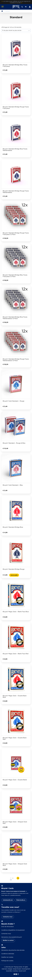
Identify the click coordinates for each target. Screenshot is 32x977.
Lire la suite (14, 575)
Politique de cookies (7, 960)
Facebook (18, 974)
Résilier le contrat (8, 940)
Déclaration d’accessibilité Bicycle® (11, 937)
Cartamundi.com (8, 900)
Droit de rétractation (7, 926)
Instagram (16, 974)
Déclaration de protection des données (12, 950)
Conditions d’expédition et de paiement (13, 930)
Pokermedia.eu (20, 900)
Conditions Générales (7, 953)
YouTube (14, 974)
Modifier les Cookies (7, 957)
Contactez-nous (7, 916)
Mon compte (30, 6)
